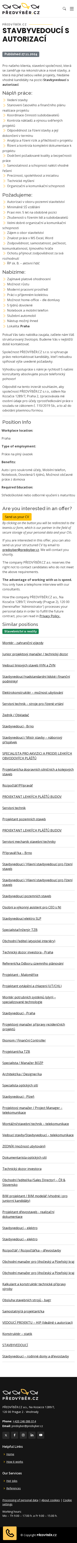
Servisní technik (14, 808)
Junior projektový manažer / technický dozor (35, 654)
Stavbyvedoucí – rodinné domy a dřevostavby (35, 1356)
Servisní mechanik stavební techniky (29, 841)
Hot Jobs (11, 1481)
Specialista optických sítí (20, 1085)
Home (10, 1454)
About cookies (50, 1500)
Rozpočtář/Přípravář (17, 785)
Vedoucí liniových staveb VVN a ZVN (28, 665)
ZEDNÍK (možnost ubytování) (23, 1146)
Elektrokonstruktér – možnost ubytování (32, 692)
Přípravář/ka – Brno (17, 853)
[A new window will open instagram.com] (23, 1435)
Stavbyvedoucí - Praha (18, 1013)
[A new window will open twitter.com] (5, 1435)
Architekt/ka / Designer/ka (22, 1074)
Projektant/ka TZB (16, 1051)
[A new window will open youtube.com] (40, 1435)
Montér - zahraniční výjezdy (22, 643)
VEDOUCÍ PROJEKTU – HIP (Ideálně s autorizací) (37, 1322)
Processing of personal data (20, 1500)
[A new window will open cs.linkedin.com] (32, 1435)
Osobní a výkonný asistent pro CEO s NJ (31, 907)
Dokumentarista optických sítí (24, 1157)
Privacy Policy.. (49, 616)
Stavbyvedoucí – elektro (20, 1228)
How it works (14, 1461)
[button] (64, 8)
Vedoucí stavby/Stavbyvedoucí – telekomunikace (38, 1135)
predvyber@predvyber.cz (20, 550)
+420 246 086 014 (24, 1421)
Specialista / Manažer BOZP (22, 1063)
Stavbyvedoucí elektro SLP (21, 918)
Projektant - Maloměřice (20, 975)
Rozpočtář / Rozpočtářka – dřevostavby (31, 1250)
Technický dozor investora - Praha (27, 952)
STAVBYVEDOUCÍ (15, 1345)
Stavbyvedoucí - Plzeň (18, 1096)
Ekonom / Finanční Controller (24, 1040)
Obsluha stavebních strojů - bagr (26, 1300)
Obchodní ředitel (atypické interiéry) (28, 941)
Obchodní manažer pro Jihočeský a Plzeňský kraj (38, 1261)
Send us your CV (17, 517)
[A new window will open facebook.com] (14, 1435)
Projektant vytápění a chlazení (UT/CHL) (32, 986)
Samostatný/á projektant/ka (23, 1311)
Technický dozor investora (21, 1169)
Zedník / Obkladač (15, 715)
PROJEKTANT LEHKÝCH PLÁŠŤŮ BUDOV (32, 796)
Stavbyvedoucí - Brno (18, 726)
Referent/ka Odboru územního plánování (32, 963)
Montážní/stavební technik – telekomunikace (35, 1124)
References (13, 1488)
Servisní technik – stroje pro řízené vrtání (32, 704)
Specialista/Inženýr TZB (20, 930)
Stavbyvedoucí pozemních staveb (26, 896)
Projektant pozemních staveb (24, 819)
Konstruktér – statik (17, 1334)
